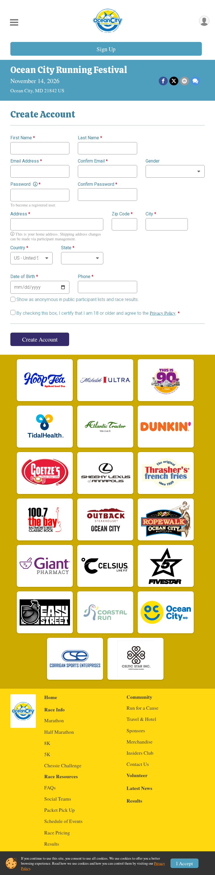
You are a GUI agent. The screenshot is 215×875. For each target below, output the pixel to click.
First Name (22, 137)
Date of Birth (24, 276)
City (151, 214)
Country (19, 247)
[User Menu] (204, 21)
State (67, 247)
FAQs (50, 787)
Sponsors (136, 730)
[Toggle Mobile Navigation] (14, 22)
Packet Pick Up (59, 810)
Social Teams (57, 798)
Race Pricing (57, 832)
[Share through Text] (195, 81)
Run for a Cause (142, 708)
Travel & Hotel (141, 719)
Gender (153, 161)
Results (51, 843)
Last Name (90, 137)
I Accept (184, 863)
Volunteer (137, 775)
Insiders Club (140, 753)
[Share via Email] (184, 81)
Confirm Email (93, 161)
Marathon (54, 720)
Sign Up (106, 49)
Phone (86, 276)
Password (25, 184)
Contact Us (138, 764)
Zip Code (122, 214)
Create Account (40, 339)
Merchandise (140, 741)
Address (20, 214)
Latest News (139, 788)
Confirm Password (97, 184)
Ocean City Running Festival (68, 70)
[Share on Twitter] (173, 81)
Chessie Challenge (62, 765)
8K (47, 743)
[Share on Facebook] (163, 81)
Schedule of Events (63, 821)
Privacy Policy (163, 313)
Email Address (26, 161)
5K (47, 754)
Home (50, 697)
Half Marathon (59, 732)
